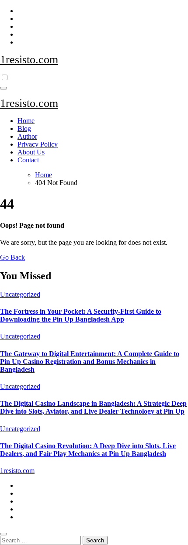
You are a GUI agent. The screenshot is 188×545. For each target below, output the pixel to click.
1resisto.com (29, 59)
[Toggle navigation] (3, 88)
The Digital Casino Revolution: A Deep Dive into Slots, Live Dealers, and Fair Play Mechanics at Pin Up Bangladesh (88, 449)
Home (26, 120)
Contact (28, 160)
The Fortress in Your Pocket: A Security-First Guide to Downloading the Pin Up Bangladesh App (80, 315)
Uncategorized (20, 294)
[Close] (3, 534)
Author (27, 136)
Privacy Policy (37, 144)
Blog (24, 128)
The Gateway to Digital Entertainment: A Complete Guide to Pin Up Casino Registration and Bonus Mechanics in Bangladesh (89, 361)
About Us (31, 152)
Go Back (12, 257)
